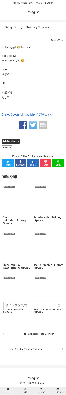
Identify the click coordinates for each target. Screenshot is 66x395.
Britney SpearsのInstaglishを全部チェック (27, 114)
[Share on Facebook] (23, 125)
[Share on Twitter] (33, 125)
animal (8, 147)
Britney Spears (12, 141)
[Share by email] (43, 125)
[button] (59, 306)
